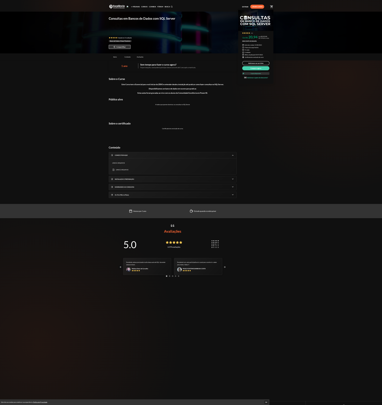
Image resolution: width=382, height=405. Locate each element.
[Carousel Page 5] (178, 276)
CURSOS (144, 7)
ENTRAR (245, 7)
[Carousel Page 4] (175, 276)
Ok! (266, 402)
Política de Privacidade (40, 402)
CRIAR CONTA (257, 7)
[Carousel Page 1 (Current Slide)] (166, 276)
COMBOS (152, 7)
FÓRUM (160, 7)
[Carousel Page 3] (172, 276)
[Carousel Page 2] (169, 276)
